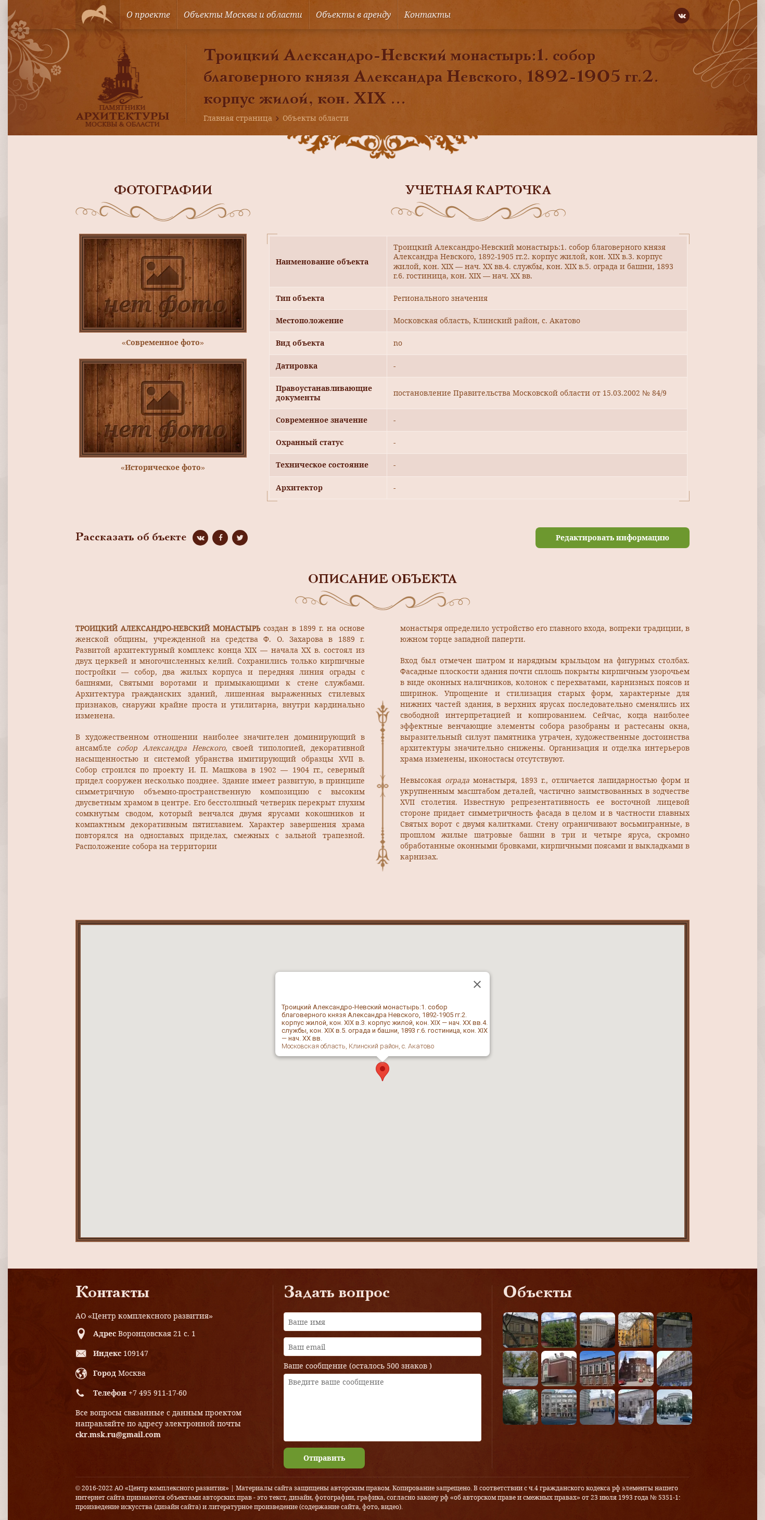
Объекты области (316, 118)
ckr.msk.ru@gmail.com (118, 1434)
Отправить (324, 1458)
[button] (382, 1071)
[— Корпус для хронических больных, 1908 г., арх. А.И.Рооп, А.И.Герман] (597, 1330)
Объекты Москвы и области (243, 14)
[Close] (477, 984)
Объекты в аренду (353, 14)
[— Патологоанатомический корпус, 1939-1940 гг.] (559, 1368)
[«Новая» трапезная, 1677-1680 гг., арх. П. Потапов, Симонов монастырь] (636, 1407)
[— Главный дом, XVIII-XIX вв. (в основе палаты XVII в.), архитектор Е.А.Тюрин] (520, 1330)
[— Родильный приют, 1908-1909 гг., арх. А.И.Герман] (597, 1368)
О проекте (148, 14)
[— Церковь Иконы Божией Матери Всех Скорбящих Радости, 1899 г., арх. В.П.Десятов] (636, 1368)
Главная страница (237, 118)
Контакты (427, 14)
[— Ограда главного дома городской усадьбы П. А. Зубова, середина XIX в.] (674, 1330)
